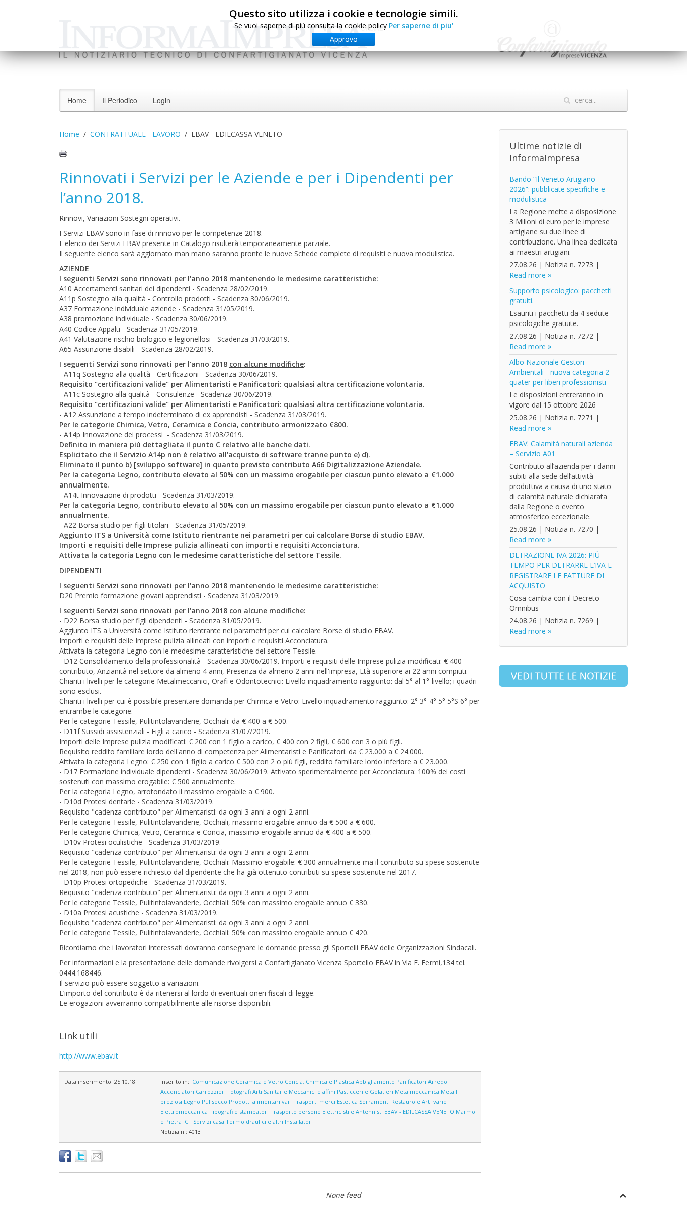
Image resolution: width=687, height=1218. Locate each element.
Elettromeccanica (184, 1111)
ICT (187, 1121)
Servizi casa (208, 1121)
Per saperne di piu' (421, 25)
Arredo (437, 1081)
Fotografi (239, 1091)
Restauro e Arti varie (419, 1101)
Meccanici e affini (312, 1091)
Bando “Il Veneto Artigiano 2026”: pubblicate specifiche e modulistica (557, 189)
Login (161, 100)
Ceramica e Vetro (259, 1081)
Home (77, 100)
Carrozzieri (211, 1091)
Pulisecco (214, 1101)
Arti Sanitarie (269, 1091)
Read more (527, 275)
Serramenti (374, 1101)
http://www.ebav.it (88, 1056)
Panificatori (411, 1081)
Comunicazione (213, 1081)
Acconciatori (177, 1091)
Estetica (347, 1101)
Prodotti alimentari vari (260, 1101)
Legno (192, 1101)
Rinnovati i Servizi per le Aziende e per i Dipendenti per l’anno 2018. (256, 187)
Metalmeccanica (417, 1091)
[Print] (63, 153)
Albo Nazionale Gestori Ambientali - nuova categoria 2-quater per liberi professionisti (560, 372)
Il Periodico (119, 100)
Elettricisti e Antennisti (352, 1111)
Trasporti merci (314, 1101)
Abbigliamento (375, 1081)
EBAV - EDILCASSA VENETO (419, 1111)
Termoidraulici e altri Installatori (269, 1121)
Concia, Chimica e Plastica (319, 1081)
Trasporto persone (295, 1111)
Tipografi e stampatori (239, 1111)
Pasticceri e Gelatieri (365, 1091)
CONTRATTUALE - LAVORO (135, 134)
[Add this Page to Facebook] (65, 1156)
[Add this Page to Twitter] (81, 1156)
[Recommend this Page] (97, 1156)
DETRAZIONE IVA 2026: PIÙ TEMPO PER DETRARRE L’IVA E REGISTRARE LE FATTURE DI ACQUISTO (560, 570)
